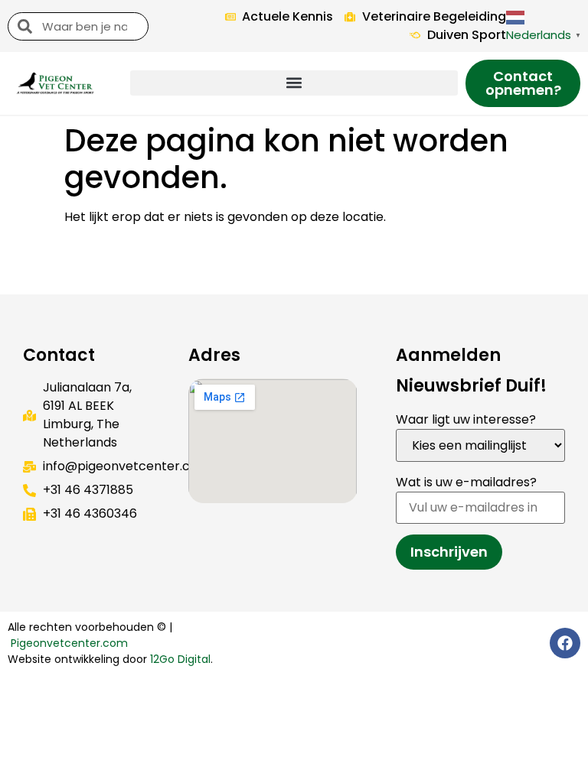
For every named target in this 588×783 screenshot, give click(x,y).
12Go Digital (180, 659)
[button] (294, 83)
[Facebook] (565, 643)
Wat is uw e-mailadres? (466, 482)
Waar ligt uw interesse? (466, 419)
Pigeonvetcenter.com (69, 643)
